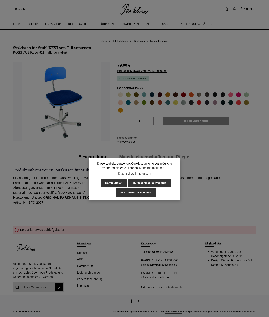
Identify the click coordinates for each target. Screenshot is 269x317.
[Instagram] (138, 302)
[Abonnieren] (59, 287)
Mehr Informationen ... (153, 167)
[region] (61, 101)
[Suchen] (226, 9)
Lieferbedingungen (89, 272)
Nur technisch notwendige (149, 182)
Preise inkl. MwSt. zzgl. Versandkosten (142, 70)
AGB (80, 259)
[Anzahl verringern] (121, 121)
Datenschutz (85, 266)
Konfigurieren (113, 182)
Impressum (84, 285)
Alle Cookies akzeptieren (135, 192)
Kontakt (82, 252)
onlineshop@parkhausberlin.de (159, 264)
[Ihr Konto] (234, 9)
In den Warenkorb (195, 120)
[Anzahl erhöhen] (157, 121)
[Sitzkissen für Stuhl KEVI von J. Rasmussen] (61, 101)
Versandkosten (173, 311)
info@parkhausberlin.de (155, 277)
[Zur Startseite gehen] (134, 9)
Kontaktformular (173, 287)
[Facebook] (131, 302)
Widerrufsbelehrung (90, 279)
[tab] (93, 156)
